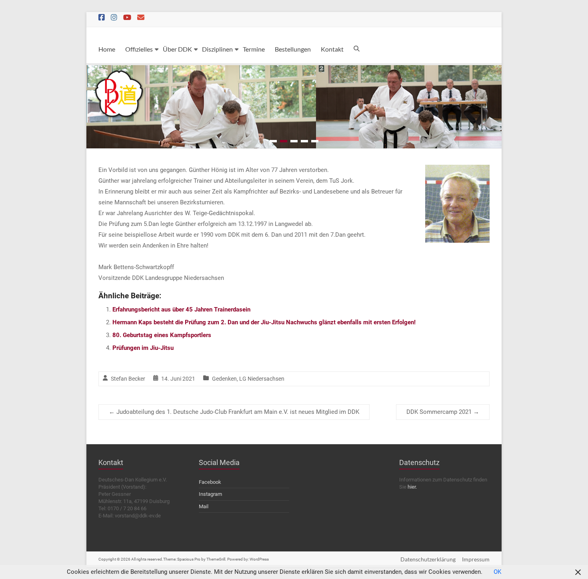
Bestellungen (293, 49)
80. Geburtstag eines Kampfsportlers (161, 335)
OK (497, 571)
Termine (254, 49)
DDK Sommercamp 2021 (442, 411)
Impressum (476, 559)
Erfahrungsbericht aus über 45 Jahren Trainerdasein (181, 309)
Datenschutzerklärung (428, 559)
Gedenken (224, 378)
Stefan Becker (128, 378)
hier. (412, 487)
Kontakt (332, 49)
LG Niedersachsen (261, 378)
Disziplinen (217, 49)
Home (106, 49)
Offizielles (139, 49)
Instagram (210, 494)
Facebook (210, 482)
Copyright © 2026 (114, 559)
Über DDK (177, 49)
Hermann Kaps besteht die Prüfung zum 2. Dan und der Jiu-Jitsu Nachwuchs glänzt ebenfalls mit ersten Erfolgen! (264, 322)
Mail (203, 506)
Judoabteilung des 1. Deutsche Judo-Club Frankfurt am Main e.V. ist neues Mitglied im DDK (234, 411)
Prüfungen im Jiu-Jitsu (143, 347)
